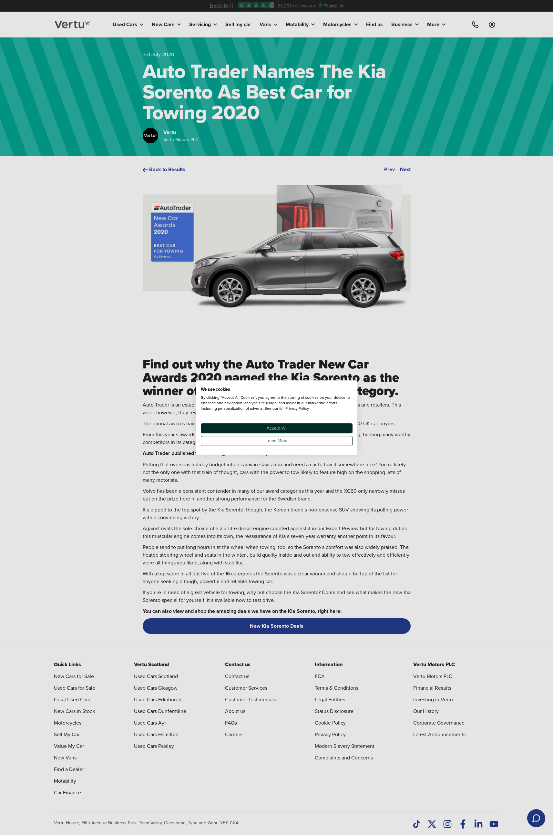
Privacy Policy (297, 408)
